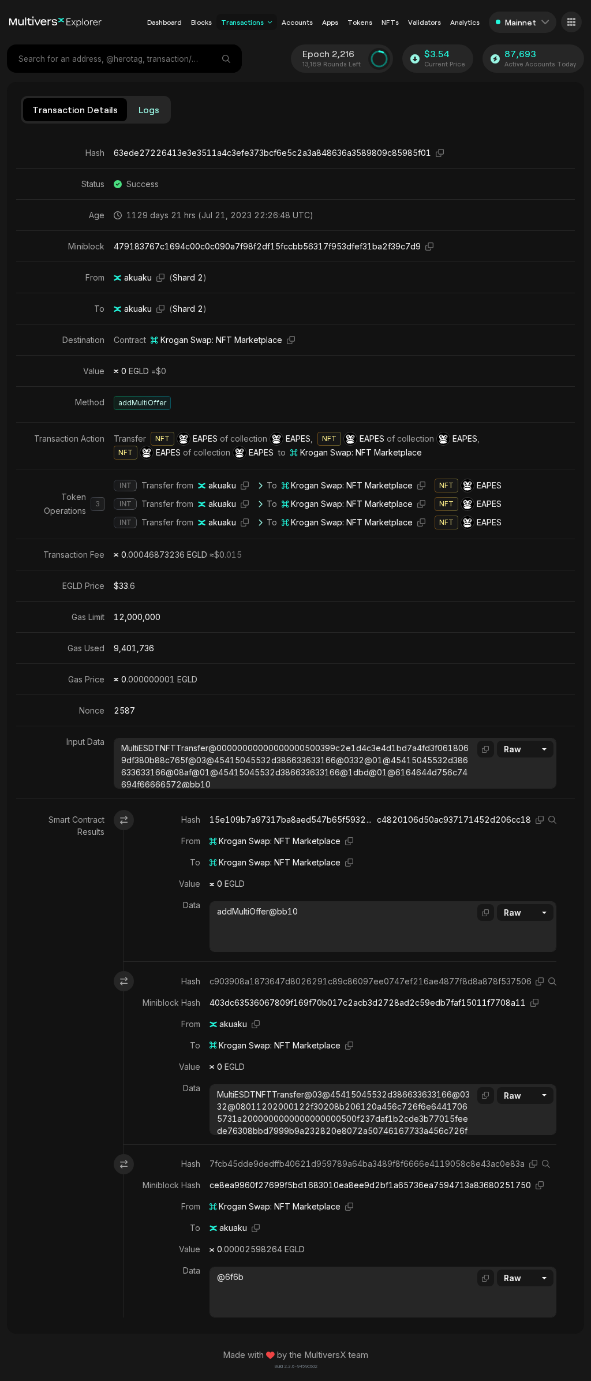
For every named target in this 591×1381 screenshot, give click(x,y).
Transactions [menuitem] (242, 22)
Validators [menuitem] (424, 22)
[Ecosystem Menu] (571, 22)
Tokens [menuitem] (359, 22)
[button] (269, 22)
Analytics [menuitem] (465, 22)
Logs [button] (149, 109)
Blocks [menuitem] (201, 22)
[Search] (227, 58)
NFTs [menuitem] (390, 22)
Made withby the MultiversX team (295, 1355)
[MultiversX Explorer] (55, 22)
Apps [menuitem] (330, 22)
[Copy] (440, 153)
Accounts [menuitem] (297, 22)
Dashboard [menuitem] (164, 22)
